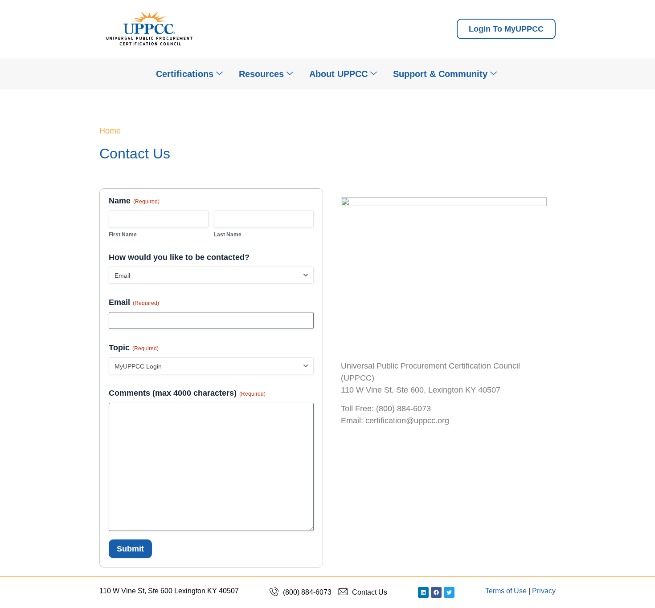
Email (134, 302)
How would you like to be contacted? (179, 257)
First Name (123, 234)
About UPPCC (338, 74)
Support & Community (440, 74)
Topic (134, 347)
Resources (261, 74)
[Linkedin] (423, 592)
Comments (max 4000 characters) (187, 393)
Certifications (184, 74)
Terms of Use (506, 591)
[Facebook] (436, 592)
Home (110, 130)
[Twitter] (449, 592)
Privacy (544, 591)
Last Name (228, 234)
